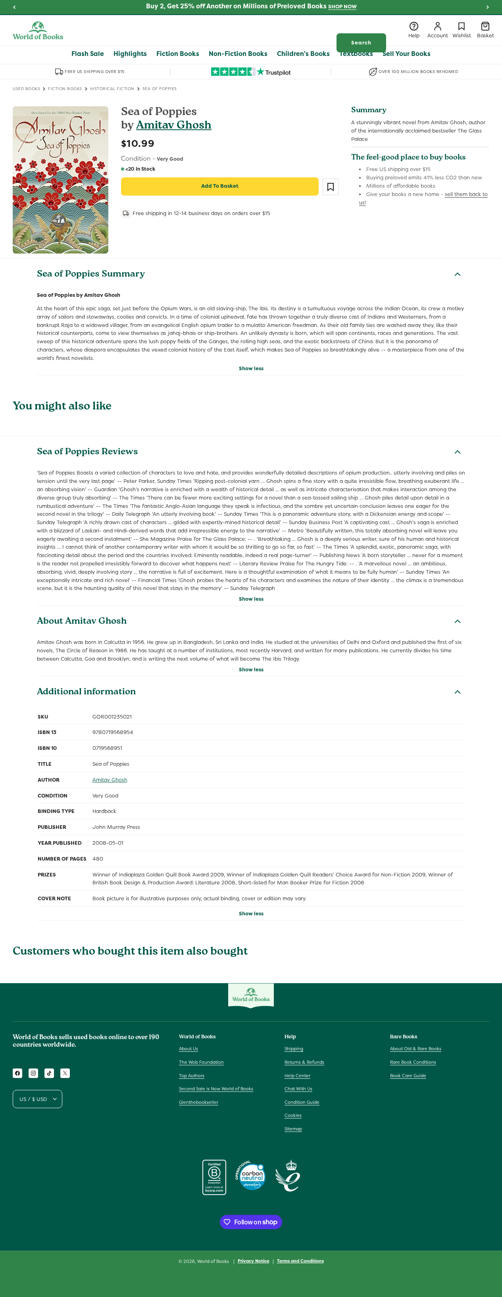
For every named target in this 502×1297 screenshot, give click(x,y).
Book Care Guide (408, 1075)
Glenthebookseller (198, 1102)
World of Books (213, 1261)
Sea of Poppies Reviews (87, 452)
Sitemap (293, 1128)
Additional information (86, 692)
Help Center (297, 1075)
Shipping (294, 1048)
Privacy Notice (253, 1261)
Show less (251, 368)
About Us (188, 1048)
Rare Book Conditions (413, 1062)
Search (361, 43)
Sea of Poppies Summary (91, 275)
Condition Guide (302, 1102)
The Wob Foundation (201, 1062)
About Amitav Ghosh (82, 622)
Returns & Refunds (304, 1062)
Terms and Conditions (300, 1261)
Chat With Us (298, 1088)
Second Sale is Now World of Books (216, 1088)
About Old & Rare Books (415, 1048)
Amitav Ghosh (174, 126)
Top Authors (191, 1075)
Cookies (293, 1115)
